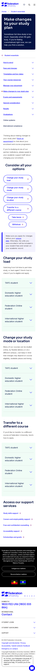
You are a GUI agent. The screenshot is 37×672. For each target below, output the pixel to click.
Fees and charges (10, 68)
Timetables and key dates (13, 74)
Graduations (8, 114)
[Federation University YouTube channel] (25, 596)
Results (6, 109)
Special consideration (11, 103)
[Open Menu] (34, 4)
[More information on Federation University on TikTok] (34, 596)
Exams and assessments (12, 97)
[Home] (10, 4)
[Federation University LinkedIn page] (32, 596)
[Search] (29, 4)
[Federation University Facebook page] (27, 596)
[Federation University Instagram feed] (29, 596)
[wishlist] (24, 4)
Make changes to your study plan (16, 91)
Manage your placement (12, 86)
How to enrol (8, 62)
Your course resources (12, 80)
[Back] (8, 11)
